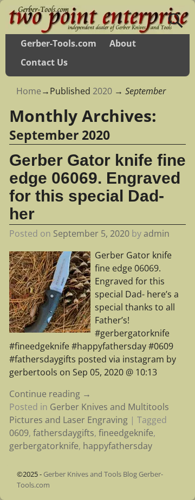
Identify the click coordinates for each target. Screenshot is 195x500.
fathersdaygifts (63, 433)
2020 (102, 91)
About (122, 43)
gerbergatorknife (44, 446)
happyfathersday (117, 446)
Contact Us (44, 62)
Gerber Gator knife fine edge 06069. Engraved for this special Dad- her (97, 187)
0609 (19, 433)
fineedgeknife (126, 433)
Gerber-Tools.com (58, 43)
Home (28, 91)
